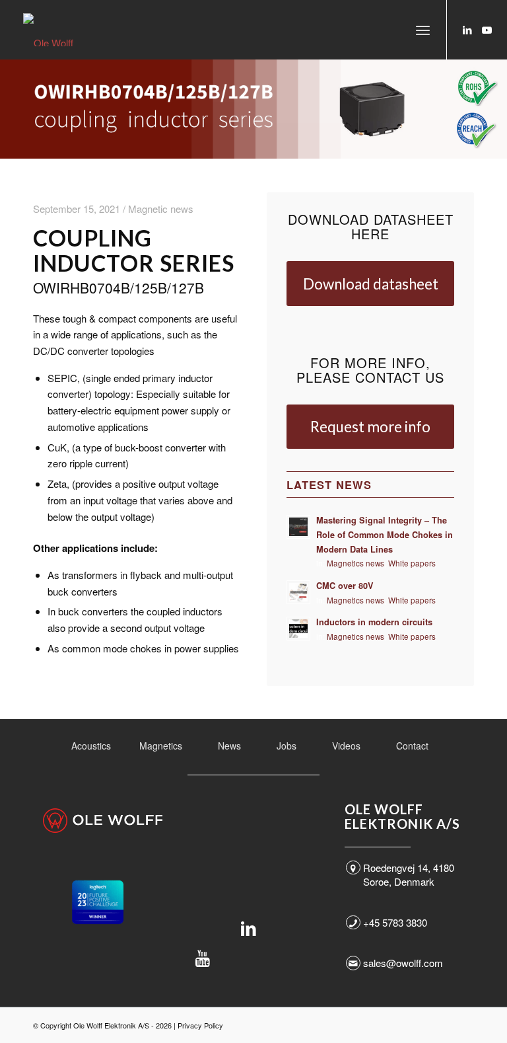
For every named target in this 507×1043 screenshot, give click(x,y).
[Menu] (423, 30)
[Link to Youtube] (487, 30)
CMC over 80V (345, 586)
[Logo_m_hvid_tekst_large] (102, 820)
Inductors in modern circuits (374, 622)
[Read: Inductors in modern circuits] (298, 628)
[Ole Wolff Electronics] (72, 29)
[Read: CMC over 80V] (298, 592)
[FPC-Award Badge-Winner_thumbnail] (97, 902)
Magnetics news (355, 563)
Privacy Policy (200, 1025)
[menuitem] (423, 30)
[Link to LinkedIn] (467, 30)
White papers (412, 563)
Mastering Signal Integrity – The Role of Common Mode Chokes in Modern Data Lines (384, 534)
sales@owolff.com (403, 963)
